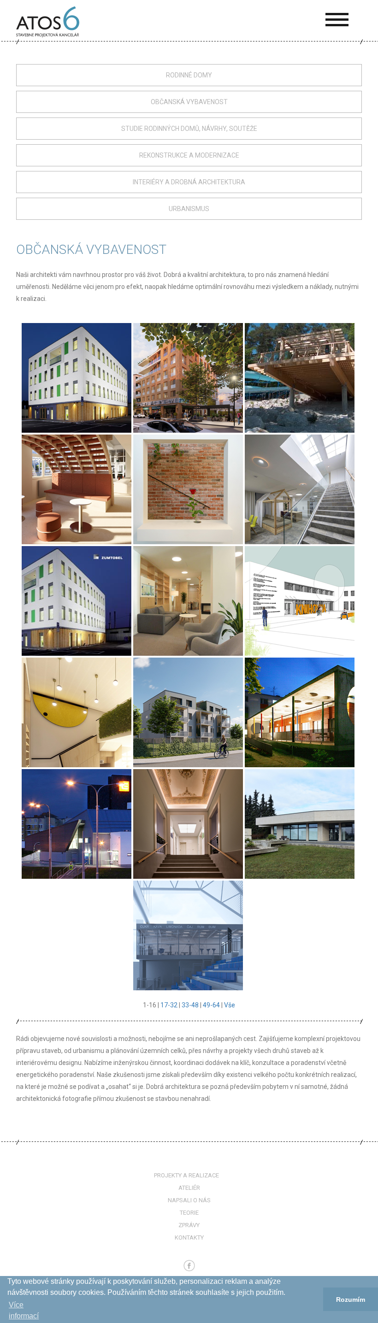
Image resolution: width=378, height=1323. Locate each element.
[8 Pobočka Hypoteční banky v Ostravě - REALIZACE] (188, 600)
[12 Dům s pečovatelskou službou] (299, 712)
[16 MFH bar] (188, 935)
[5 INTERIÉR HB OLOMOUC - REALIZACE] (188, 489)
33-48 (190, 1005)
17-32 (168, 1005)
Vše (229, 1005)
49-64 (211, 1005)
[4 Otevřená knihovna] (76, 489)
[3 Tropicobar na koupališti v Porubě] (299, 377)
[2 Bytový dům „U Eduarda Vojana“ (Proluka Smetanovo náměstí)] (188, 377)
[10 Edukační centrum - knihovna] (76, 712)
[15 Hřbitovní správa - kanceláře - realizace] (299, 823)
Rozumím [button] (350, 1299)
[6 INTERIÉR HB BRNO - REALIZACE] (299, 489)
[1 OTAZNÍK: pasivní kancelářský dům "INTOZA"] (76, 377)
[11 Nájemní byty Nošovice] (188, 712)
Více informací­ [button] (24, 1310)
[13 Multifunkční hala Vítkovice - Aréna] (76, 823)
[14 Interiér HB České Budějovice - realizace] (188, 823)
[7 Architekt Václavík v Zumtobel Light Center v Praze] (76, 600)
